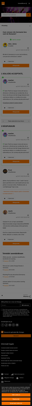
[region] (16, 394)
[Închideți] (30, 385)
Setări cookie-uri (16, 394)
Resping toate (16, 399)
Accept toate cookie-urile (16, 403)
